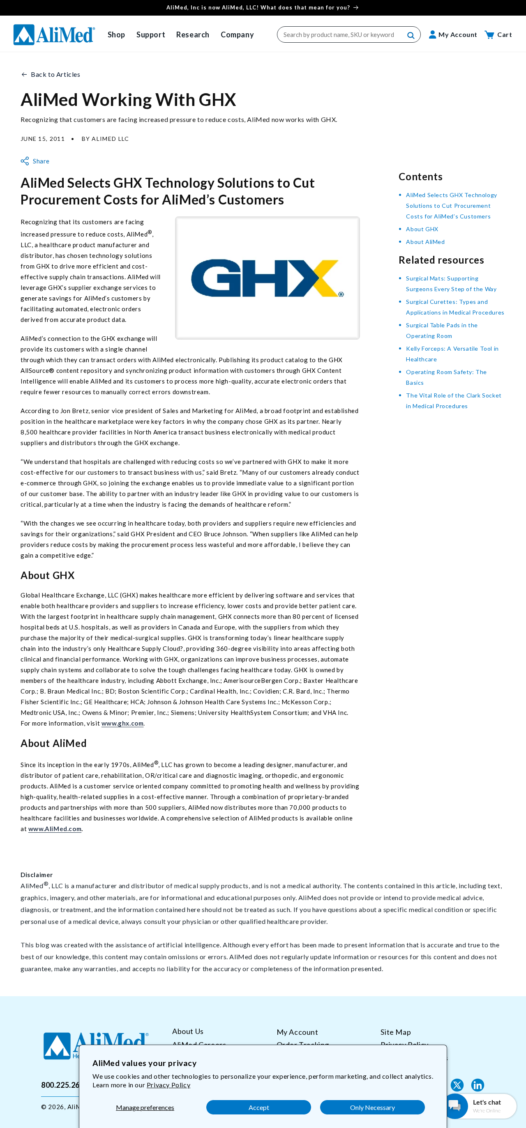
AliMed (78, 1106)
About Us (188, 1031)
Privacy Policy (168, 1085)
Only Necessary (372, 1107)
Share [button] (41, 161)
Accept (259, 1107)
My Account (297, 1031)
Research (193, 34)
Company (237, 34)
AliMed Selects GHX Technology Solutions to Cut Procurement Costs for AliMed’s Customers (451, 205)
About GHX (422, 228)
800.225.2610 (64, 1084)
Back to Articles (56, 74)
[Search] (411, 36)
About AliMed (425, 241)
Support (150, 34)
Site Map (396, 1031)
